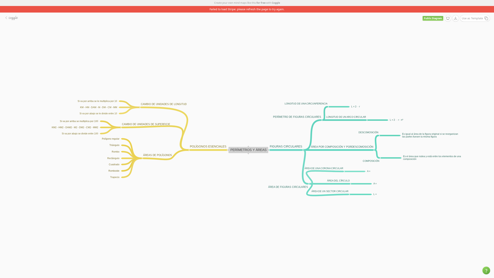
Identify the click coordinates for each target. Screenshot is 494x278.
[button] (486, 270)
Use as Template (472, 18)
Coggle (276, 2)
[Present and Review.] (448, 18)
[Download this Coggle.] (456, 18)
